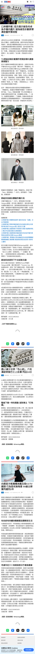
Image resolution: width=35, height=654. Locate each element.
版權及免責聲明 (21, 637)
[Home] (7, 1)
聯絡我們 (3, 637)
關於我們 (3, 640)
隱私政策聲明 (4, 643)
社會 (3, 35)
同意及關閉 (28, 649)
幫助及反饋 (20, 640)
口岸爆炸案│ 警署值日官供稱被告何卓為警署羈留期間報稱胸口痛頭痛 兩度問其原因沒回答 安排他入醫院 (17, 240)
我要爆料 (20, 643)
